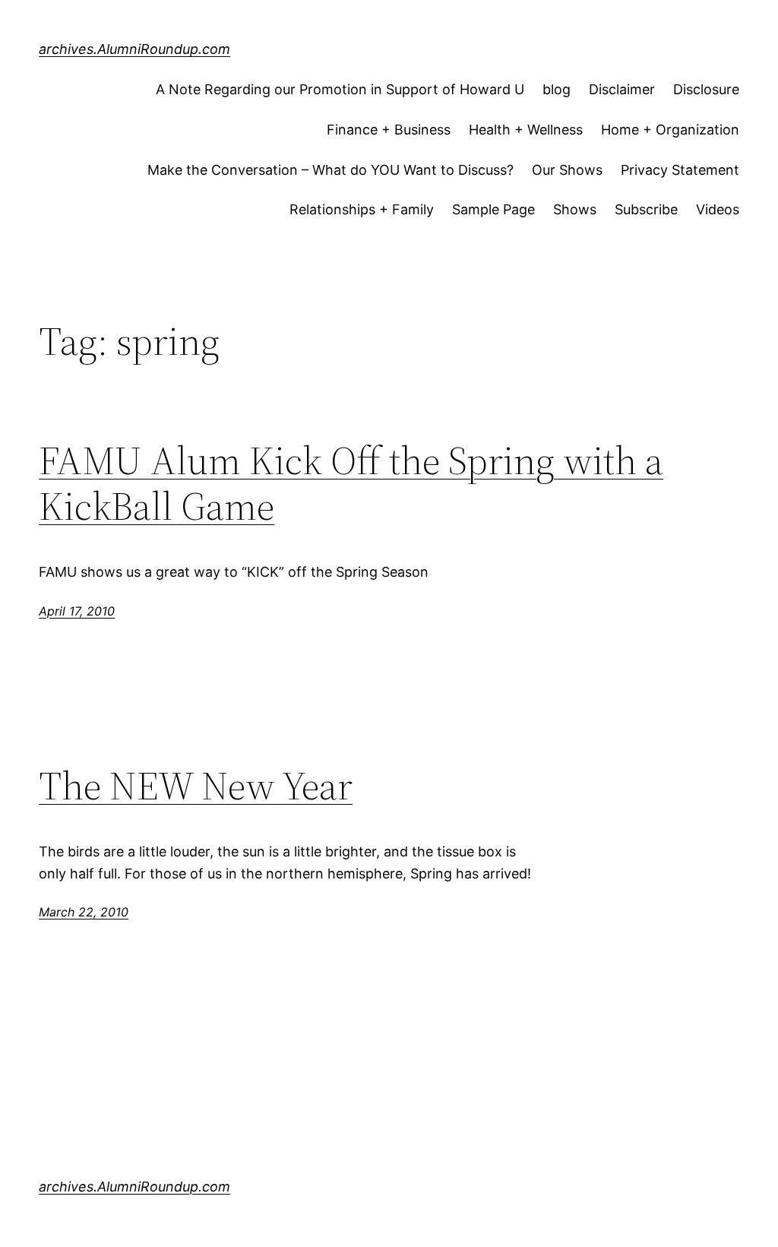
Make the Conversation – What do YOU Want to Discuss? (330, 170)
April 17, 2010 (77, 611)
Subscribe (646, 209)
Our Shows (567, 170)
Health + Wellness (526, 130)
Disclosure (706, 89)
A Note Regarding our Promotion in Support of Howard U (340, 89)
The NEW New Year (196, 786)
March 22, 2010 (83, 911)
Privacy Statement (680, 170)
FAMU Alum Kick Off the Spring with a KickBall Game (351, 483)
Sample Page (493, 209)
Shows (574, 209)
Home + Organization (670, 130)
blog (556, 89)
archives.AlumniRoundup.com (134, 49)
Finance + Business (389, 130)
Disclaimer (622, 89)
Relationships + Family (361, 209)
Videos (717, 209)
